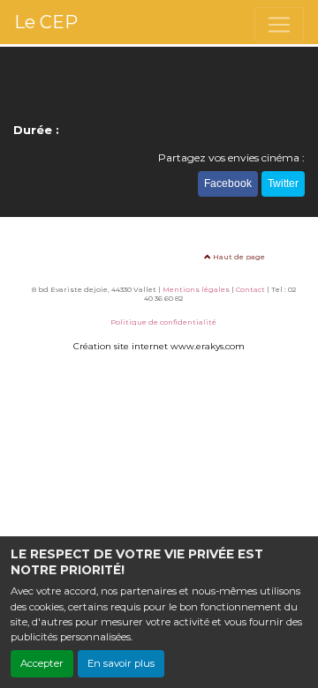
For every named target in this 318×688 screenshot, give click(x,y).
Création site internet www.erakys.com (159, 346)
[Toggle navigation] (279, 24)
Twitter (283, 183)
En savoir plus (121, 663)
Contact (250, 289)
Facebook (228, 183)
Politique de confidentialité (163, 322)
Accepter (42, 663)
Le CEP (46, 22)
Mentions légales (196, 289)
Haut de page (238, 256)
